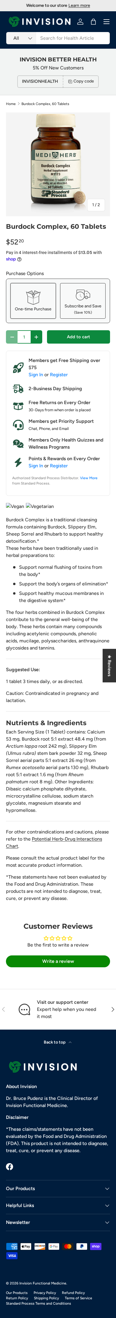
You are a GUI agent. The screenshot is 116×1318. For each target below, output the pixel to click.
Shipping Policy (46, 1298)
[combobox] (58, 38)
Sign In (36, 374)
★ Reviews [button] (109, 666)
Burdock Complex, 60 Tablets (45, 104)
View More (89, 478)
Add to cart (78, 336)
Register (59, 374)
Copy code (83, 81)
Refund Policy (73, 1293)
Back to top (55, 1042)
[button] (93, 21)
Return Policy (17, 1298)
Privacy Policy (45, 1293)
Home (11, 104)
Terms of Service (78, 1298)
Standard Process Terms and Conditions (38, 1303)
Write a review (58, 961)
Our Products (17, 1293)
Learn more (79, 5)
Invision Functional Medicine (42, 1283)
